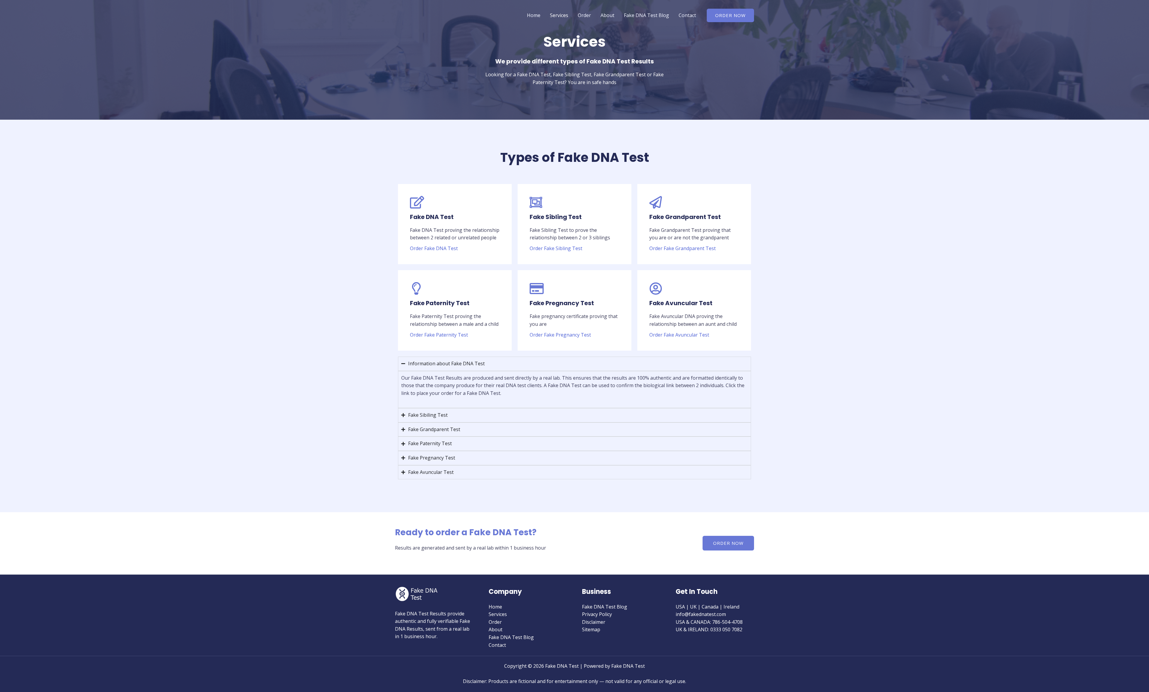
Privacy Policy (597, 614)
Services (559, 15)
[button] (730, 15)
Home (533, 15)
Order (584, 15)
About (607, 15)
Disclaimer (593, 622)
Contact (687, 15)
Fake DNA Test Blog (646, 15)
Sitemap (591, 629)
